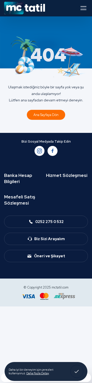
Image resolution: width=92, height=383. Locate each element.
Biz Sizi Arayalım (49, 238)
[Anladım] (76, 371)
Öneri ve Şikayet (49, 255)
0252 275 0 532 (49, 221)
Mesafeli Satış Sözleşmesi (19, 200)
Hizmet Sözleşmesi (66, 175)
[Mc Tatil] (24, 8)
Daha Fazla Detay (37, 373)
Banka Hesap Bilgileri (18, 178)
